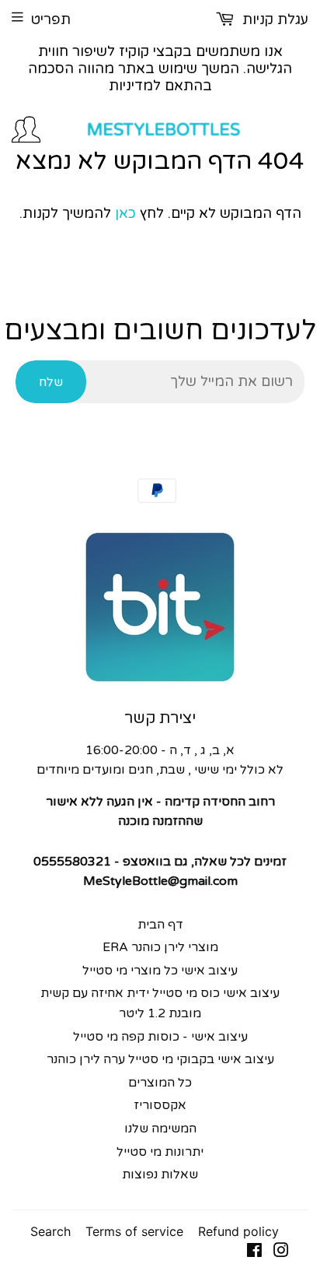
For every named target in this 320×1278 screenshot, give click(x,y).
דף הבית (160, 924)
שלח (51, 382)
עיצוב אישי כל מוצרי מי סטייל (160, 970)
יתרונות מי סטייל (160, 1152)
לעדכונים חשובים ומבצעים (160, 331)
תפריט (51, 19)
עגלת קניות (273, 19)
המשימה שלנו (160, 1128)
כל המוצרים (160, 1082)
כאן (125, 213)
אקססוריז (160, 1105)
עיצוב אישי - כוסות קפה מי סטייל (160, 1037)
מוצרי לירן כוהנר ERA (160, 947)
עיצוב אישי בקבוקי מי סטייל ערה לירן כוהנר (160, 1059)
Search (50, 1231)
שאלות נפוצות (160, 1174)
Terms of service (134, 1231)
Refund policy (238, 1231)
